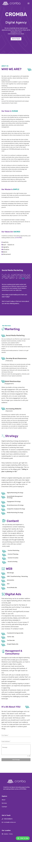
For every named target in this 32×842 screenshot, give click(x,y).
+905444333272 (8, 819)
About (3, 799)
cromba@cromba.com (9, 822)
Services (4, 803)
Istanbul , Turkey (8, 834)
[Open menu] (28, 3)
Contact (4, 807)
